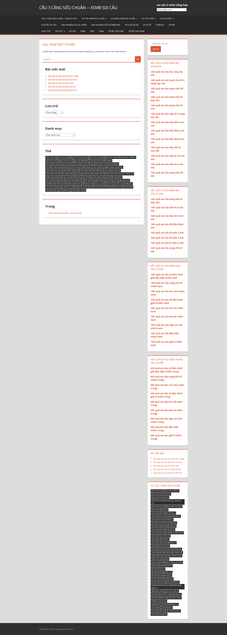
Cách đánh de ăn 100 (112, 170)
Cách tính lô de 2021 (54, 170)
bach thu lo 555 (63, 157)
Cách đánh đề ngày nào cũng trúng (90, 174)
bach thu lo (50, 157)
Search (156, 49)
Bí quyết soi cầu (49, 24)
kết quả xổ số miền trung (94, 180)
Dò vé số (147, 24)
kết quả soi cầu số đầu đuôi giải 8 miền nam (167, 301)
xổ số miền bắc (51, 190)
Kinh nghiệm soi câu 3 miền (74, 24)
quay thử (45, 31)
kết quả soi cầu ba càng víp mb (62, 86)
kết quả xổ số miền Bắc (54, 180)
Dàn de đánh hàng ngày (100, 177)
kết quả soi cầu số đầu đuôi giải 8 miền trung (166, 395)
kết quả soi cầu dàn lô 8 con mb (62, 79)
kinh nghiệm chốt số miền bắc (105, 24)
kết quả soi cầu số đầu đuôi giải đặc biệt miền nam (167, 276)
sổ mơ (172, 24)
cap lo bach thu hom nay (84, 164)
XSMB (82, 31)
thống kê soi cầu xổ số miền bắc (102, 187)
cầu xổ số (85, 177)
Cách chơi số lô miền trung (80, 167)
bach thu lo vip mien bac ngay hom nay (120, 157)
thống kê (159, 24)
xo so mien (128, 187)
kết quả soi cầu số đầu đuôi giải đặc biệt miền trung (166, 370)
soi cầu (72, 31)
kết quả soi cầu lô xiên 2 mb (167, 232)
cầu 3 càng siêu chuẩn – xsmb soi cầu (78, 7)
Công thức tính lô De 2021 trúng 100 (119, 174)
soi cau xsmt (166, 18)
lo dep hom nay (112, 180)
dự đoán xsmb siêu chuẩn (123, 18)
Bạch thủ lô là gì (65, 161)
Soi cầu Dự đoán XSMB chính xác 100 (60, 187)
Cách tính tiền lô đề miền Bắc (91, 170)
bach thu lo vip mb (96, 157)
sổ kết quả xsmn (136, 31)
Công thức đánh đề (53, 177)
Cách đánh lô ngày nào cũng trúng (60, 174)
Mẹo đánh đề (124, 180)
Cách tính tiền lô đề (71, 170)
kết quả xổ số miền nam (74, 180)
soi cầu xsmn (147, 18)
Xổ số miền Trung (78, 190)
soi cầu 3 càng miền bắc (123, 184)
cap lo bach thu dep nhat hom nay (59, 164)
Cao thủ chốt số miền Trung (101, 161)
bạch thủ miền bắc (81, 161)
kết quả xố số (116, 177)
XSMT (92, 31)
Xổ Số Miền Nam (65, 190)
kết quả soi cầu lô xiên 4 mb (60, 82)
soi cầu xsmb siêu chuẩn (93, 18)
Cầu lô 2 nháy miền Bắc (71, 177)
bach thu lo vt (51, 161)
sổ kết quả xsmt (116, 31)
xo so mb (119, 187)
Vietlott (59, 31)
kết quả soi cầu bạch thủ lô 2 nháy (63, 75)
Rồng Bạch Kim (87, 184)
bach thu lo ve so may (79, 157)
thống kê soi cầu (81, 187)
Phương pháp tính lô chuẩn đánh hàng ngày (63, 184)
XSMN (101, 31)
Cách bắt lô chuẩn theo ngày (106, 164)
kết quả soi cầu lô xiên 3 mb (167, 237)
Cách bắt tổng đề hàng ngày (57, 167)
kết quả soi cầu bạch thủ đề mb (62, 90)
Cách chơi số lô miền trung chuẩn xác (107, 167)
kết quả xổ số (131, 24)
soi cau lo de (100, 184)
